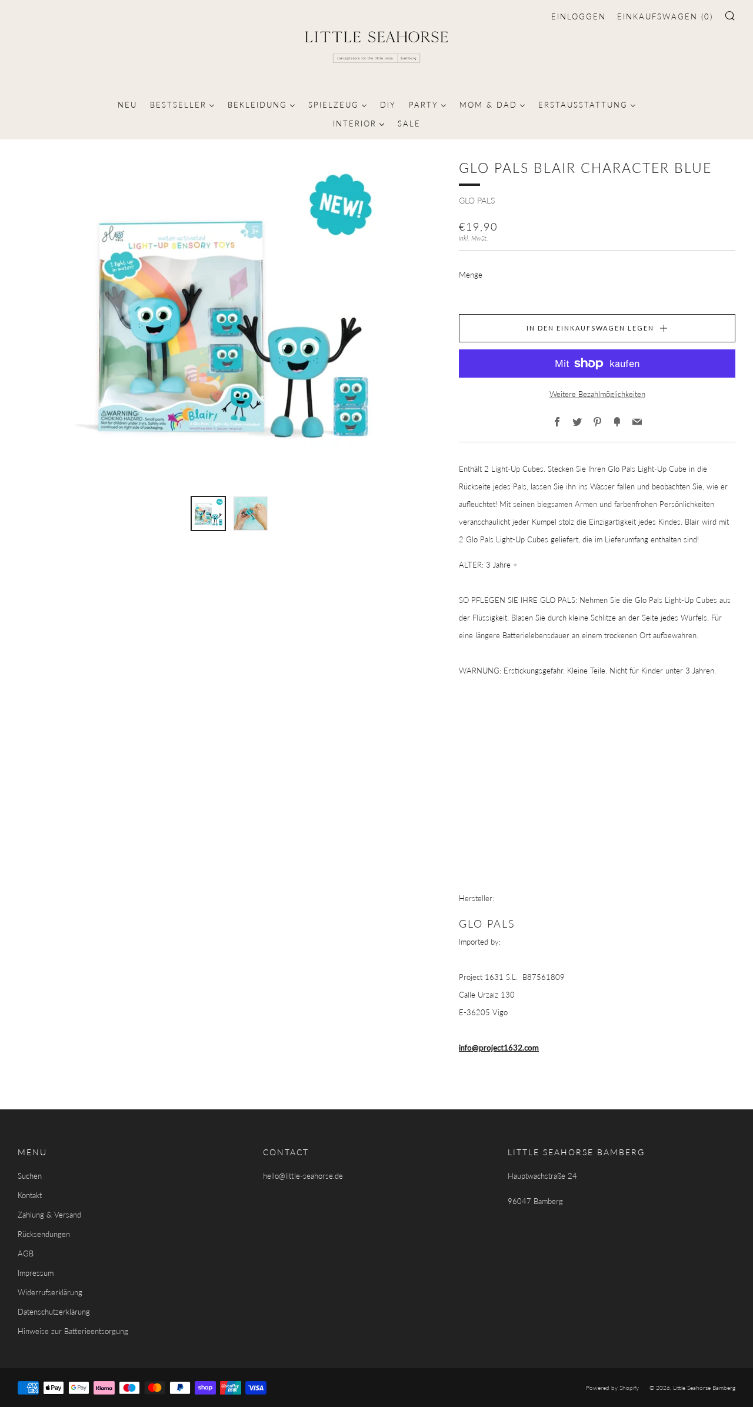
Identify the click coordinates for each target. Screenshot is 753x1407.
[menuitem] (127, 103)
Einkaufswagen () (665, 16)
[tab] (208, 513)
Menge (470, 274)
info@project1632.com (499, 1047)
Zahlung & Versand (49, 1214)
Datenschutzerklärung (54, 1311)
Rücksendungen (44, 1234)
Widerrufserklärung (50, 1292)
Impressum (36, 1273)
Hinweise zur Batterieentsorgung (73, 1331)
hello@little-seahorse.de (303, 1176)
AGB (26, 1253)
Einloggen (578, 16)
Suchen (30, 1176)
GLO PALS (477, 200)
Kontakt (30, 1195)
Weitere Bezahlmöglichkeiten (597, 394)
